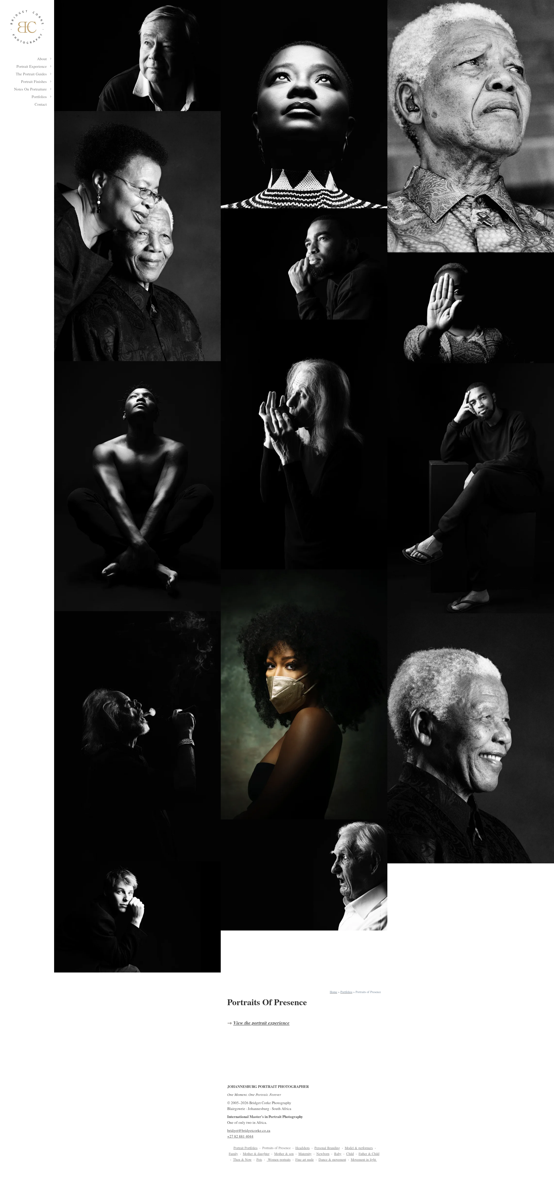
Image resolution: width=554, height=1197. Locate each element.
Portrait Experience (31, 66)
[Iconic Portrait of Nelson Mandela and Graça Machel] (137, 236)
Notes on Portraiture (30, 89)
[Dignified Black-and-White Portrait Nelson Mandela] (470, 738)
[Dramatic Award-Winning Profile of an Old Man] (304, 874)
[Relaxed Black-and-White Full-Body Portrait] (470, 488)
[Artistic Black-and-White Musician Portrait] (304, 444)
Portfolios (39, 96)
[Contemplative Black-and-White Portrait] (304, 263)
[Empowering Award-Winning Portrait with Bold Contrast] (304, 104)
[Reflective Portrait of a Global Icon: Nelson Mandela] (470, 126)
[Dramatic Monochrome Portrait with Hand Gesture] (470, 307)
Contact (41, 104)
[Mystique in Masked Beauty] (304, 694)
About (42, 58)
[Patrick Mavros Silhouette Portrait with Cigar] (137, 736)
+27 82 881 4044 (240, 1136)
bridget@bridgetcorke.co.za (248, 1130)
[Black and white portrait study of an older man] (137, 55)
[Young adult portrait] (137, 916)
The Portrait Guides (31, 73)
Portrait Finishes (34, 81)
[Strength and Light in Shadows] (137, 486)
